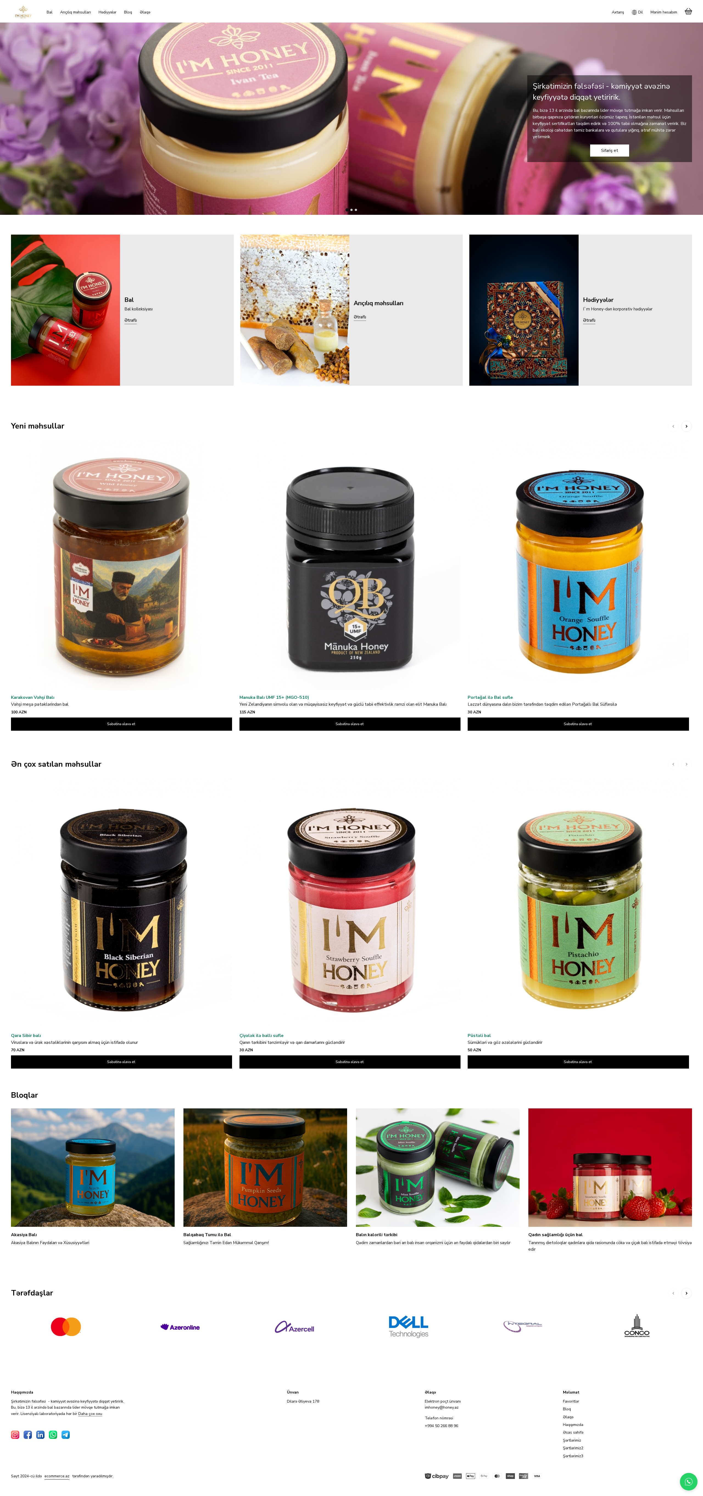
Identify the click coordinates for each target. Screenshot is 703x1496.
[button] (347, 210)
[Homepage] (23, 12)
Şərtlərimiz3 (573, 1456)
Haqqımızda (573, 1424)
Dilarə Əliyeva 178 (303, 1401)
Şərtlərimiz (572, 1440)
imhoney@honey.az (442, 1407)
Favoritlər (571, 1401)
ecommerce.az (56, 1476)
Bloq (567, 1409)
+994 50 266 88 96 (441, 1425)
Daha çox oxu (90, 1413)
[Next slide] (686, 426)
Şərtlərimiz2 (573, 1448)
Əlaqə (568, 1417)
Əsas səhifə (573, 1432)
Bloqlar (24, 1095)
